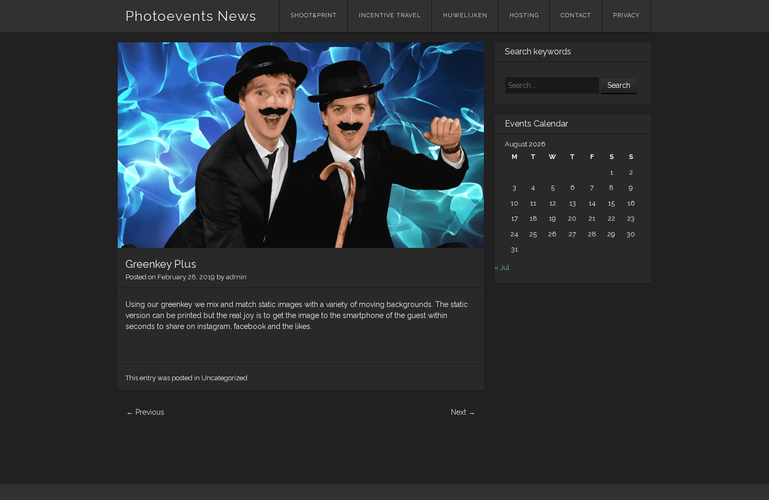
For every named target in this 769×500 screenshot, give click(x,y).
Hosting (524, 15)
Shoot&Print (313, 15)
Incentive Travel (390, 15)
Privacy (626, 15)
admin (236, 277)
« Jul (502, 267)
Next (463, 412)
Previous (145, 412)
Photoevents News (191, 16)
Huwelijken (465, 15)
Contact (576, 15)
